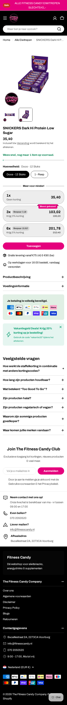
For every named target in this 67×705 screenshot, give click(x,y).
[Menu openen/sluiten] (5, 18)
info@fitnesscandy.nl (22, 529)
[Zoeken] (59, 29)
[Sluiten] (60, 327)
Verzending (23, 143)
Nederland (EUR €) (19, 667)
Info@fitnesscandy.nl (20, 643)
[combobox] (33, 29)
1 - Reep (39, 174)
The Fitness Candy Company (29, 694)
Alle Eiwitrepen (23, 40)
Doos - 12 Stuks (16, 174)
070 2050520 (16, 650)
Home (6, 40)
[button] (33, 197)
